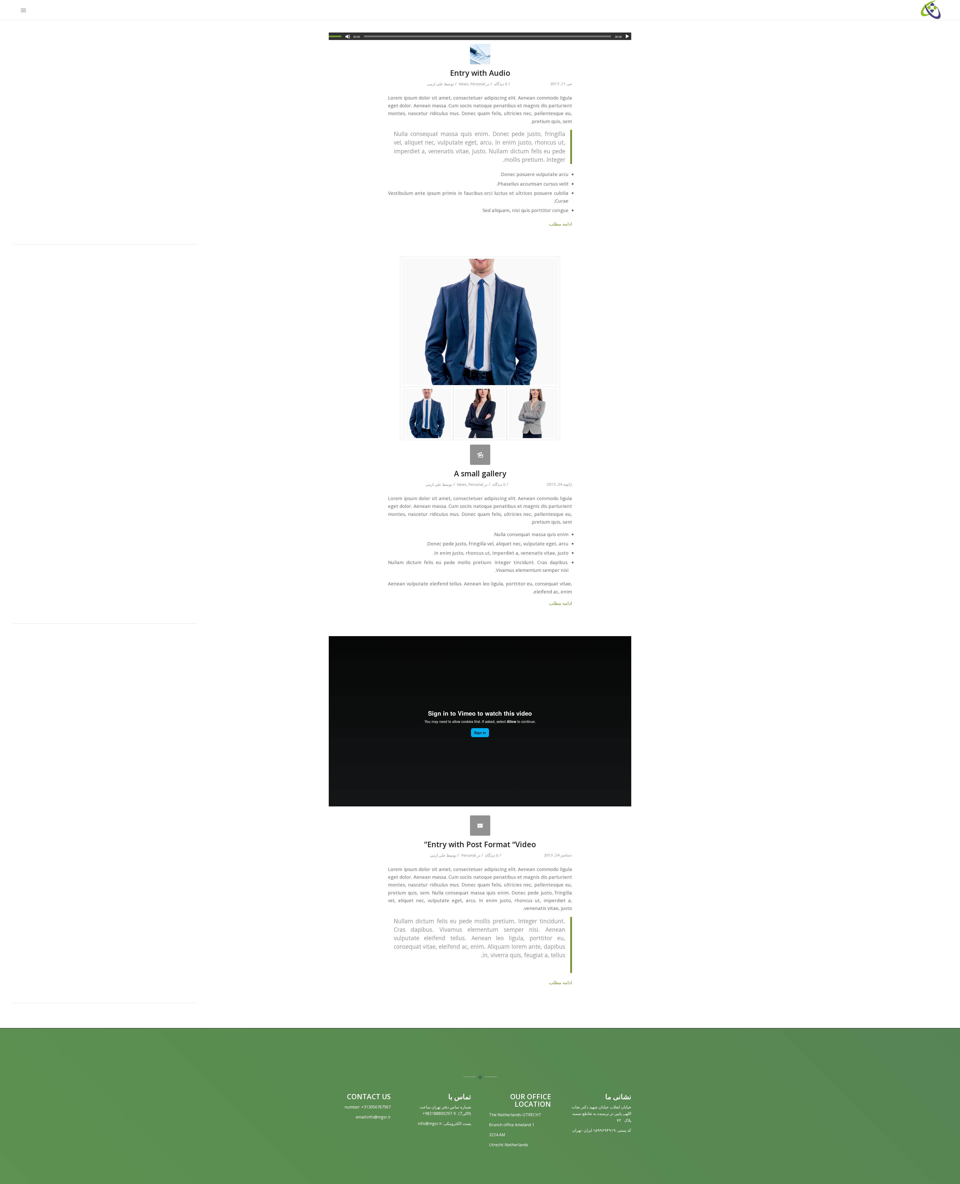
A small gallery (480, 473)
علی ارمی (435, 83)
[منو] (24, 10)
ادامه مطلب (560, 224)
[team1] (533, 413)
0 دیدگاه (500, 83)
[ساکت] (347, 36)
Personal (477, 83)
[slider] (336, 36)
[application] (480, 36)
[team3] (480, 322)
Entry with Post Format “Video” (480, 844)
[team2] (479, 413)
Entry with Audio (480, 73)
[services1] (480, 54)
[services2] (480, 825)
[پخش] (627, 36)
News (463, 83)
